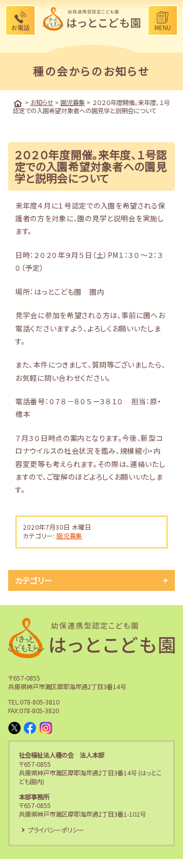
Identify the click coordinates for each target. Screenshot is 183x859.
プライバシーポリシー (56, 830)
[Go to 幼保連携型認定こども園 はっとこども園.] (18, 103)
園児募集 (69, 535)
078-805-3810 (39, 702)
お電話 (20, 27)
